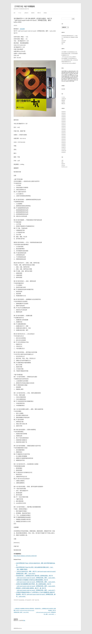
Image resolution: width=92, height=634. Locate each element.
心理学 (68, 79)
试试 (62, 43)
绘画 (62, 71)
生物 (74, 77)
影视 (64, 76)
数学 (71, 74)
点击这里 (22, 29)
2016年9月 (63, 152)
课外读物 (76, 73)
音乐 (36, 599)
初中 (75, 74)
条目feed (63, 163)
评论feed (63, 165)
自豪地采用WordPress (18, 628)
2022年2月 (63, 126)
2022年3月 (63, 124)
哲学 (77, 78)
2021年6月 (63, 134)
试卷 (62, 72)
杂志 (65, 80)
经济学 (63, 73)
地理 (71, 72)
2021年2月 (63, 140)
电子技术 (73, 78)
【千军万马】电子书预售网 (24, 6)
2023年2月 (63, 119)
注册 (62, 160)
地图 (73, 81)
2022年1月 (63, 127)
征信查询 (63, 42)
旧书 (67, 71)
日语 (74, 80)
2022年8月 (63, 121)
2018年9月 (63, 144)
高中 (62, 80)
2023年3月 (63, 118)
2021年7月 (63, 132)
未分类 (28, 599)
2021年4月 (63, 137)
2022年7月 (63, 123)
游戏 (68, 74)
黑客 (73, 72)
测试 (62, 38)
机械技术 (67, 81)
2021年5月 (63, 136)
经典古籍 (66, 77)
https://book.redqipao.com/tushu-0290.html (25, 555)
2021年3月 (63, 139)
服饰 (66, 76)
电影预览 (32, 12)
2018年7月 (63, 147)
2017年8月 (63, 148)
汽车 (77, 72)
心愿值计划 (26, 12)
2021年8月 (63, 131)
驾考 (72, 73)
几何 (70, 73)
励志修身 (68, 72)
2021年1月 (63, 142)
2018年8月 (63, 145)
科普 (65, 71)
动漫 (77, 79)
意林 (70, 81)
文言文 (71, 79)
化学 (62, 74)
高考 (73, 74)
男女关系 (63, 81)
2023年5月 (63, 116)
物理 (69, 78)
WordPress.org (64, 166)
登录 (24, 620)
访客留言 (45, 12)
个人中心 (19, 12)
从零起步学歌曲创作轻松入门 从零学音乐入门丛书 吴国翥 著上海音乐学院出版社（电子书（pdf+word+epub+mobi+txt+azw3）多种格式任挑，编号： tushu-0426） (35, 594)
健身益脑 (73, 71)
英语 (65, 72)
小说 (77, 71)
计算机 (65, 74)
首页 (14, 12)
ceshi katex (63, 40)
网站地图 (63, 88)
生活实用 (71, 77)
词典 (77, 76)
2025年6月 (63, 111)
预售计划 (39, 12)
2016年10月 (63, 150)
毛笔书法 (65, 78)
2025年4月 (63, 113)
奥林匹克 (67, 73)
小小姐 (71, 76)
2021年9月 (63, 129)
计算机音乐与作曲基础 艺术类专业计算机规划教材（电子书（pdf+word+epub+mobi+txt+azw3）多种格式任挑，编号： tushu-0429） (24, 610)
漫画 (70, 71)
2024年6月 (63, 114)
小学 (75, 72)
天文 (68, 76)
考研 (74, 76)
